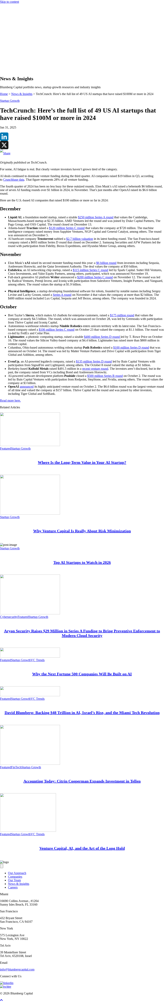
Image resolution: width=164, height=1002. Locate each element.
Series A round (62, 294)
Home (4, 94)
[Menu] (1, 45)
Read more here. (10, 400)
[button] (9, 70)
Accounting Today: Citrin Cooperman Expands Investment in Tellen (82, 781)
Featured (5, 448)
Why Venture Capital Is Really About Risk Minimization (82, 531)
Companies (15, 55)
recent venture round (95, 368)
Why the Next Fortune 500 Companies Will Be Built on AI (82, 674)
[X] (82, 145)
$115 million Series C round (90, 270)
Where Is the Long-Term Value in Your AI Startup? (82, 462)
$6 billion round (106, 263)
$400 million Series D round (102, 336)
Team (11, 59)
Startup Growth (10, 100)
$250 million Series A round (95, 217)
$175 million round (122, 315)
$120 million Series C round (67, 228)
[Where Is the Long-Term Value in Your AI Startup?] (30, 445)
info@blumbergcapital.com (17, 969)
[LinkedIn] (82, 136)
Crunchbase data (13, 179)
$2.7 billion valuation (79, 238)
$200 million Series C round (95, 277)
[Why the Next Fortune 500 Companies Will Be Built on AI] (30, 656)
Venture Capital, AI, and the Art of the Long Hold (82, 848)
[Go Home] (82, 40)
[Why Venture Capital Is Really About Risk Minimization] (30, 513)
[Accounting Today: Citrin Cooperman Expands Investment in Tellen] (30, 763)
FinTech (16, 767)
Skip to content (9, 1)
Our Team (14, 880)
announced (27, 386)
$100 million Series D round (131, 347)
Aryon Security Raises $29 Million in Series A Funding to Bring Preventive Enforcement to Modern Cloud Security (82, 633)
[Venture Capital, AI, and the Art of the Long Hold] (28, 830)
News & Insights (18, 62)
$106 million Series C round (56, 329)
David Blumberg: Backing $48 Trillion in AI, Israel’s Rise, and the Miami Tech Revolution (82, 712)
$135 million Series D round (94, 361)
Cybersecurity (9, 617)
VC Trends (38, 660)
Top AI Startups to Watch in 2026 (82, 562)
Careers (13, 887)
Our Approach (17, 51)
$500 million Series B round (105, 375)
